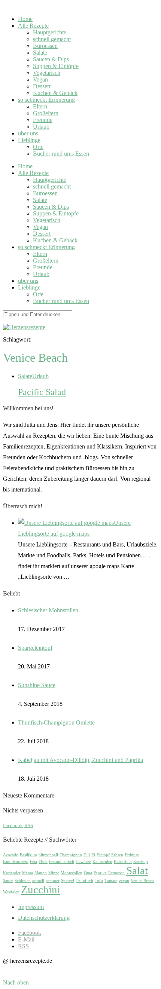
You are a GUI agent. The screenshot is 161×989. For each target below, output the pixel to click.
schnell (38, 881)
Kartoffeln (123, 862)
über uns (28, 133)
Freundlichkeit (61, 862)
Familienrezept (15, 862)
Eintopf (103, 855)
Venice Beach (142, 881)
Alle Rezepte (33, 25)
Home (25, 19)
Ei (93, 855)
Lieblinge (29, 140)
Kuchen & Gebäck (55, 93)
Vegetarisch (46, 73)
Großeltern (45, 113)
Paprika (100, 873)
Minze (53, 873)
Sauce (8, 881)
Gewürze (83, 862)
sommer (53, 881)
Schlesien (23, 881)
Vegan (40, 79)
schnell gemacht (52, 39)
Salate (40, 52)
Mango (40, 873)
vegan (124, 881)
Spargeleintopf (35, 647)
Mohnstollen (71, 873)
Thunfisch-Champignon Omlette (56, 722)
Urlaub (41, 126)
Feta (33, 862)
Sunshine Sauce (36, 685)
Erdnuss (132, 855)
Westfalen (11, 892)
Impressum (31, 907)
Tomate (110, 881)
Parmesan (116, 873)
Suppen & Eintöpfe (56, 66)
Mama (27, 873)
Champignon (71, 855)
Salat (137, 870)
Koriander (12, 873)
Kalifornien (102, 862)
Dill (86, 855)
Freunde (42, 120)
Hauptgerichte (49, 32)
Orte (38, 147)
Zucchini (40, 889)
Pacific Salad (42, 392)
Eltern (40, 106)
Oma (88, 873)
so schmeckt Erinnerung (46, 100)
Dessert (42, 86)
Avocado (10, 855)
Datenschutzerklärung (44, 918)
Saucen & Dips (51, 59)
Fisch (43, 862)
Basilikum (28, 855)
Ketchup (140, 862)
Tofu (99, 881)
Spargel (67, 881)
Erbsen (117, 855)
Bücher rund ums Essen (61, 153)
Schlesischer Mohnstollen (48, 610)
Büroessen (45, 46)
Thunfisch (84, 881)
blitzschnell (48, 855)
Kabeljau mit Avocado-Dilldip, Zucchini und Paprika (80, 760)
